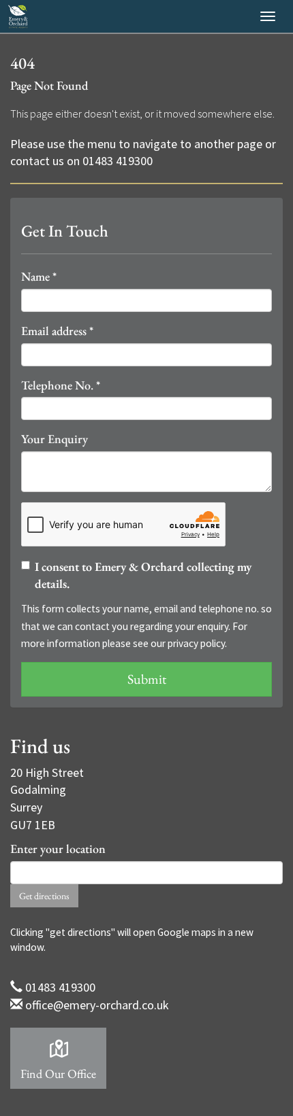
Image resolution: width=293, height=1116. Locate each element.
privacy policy (196, 643)
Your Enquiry (54, 439)
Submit (146, 679)
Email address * (57, 330)
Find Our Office (58, 1073)
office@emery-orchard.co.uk (97, 1005)
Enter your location (58, 848)
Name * (39, 276)
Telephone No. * (60, 385)
